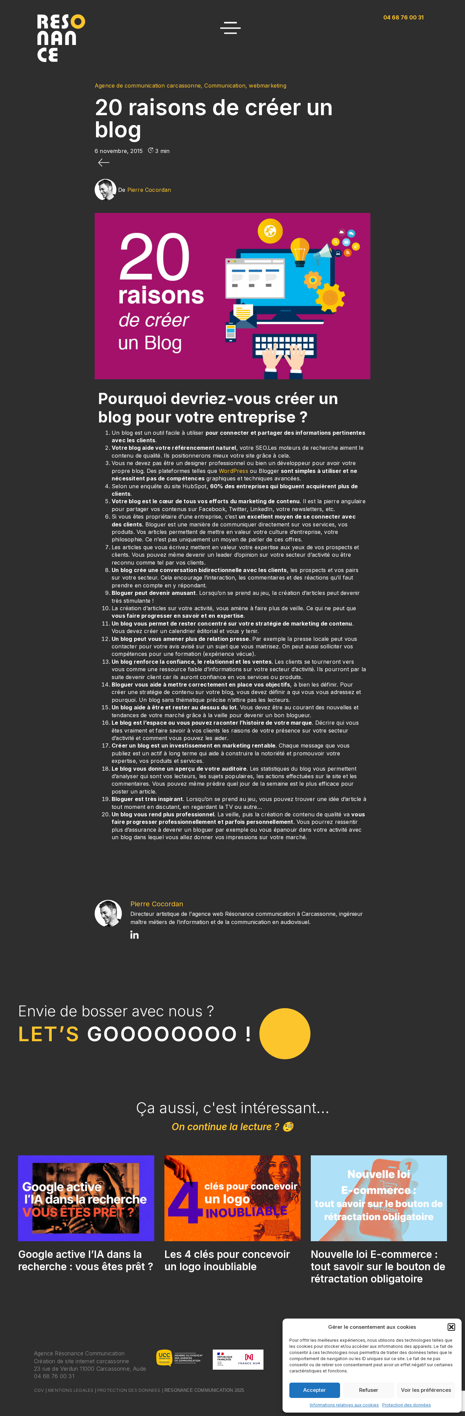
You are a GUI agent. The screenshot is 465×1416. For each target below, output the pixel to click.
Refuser (368, 1390)
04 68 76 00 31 (54, 1376)
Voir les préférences (426, 1390)
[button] (451, 1327)
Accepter (314, 1390)
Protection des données (406, 1404)
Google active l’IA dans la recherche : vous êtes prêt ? (85, 1260)
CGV (39, 1390)
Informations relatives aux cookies (344, 1404)
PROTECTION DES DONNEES (128, 1390)
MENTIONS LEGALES (70, 1390)
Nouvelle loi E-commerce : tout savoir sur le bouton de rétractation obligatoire (378, 1266)
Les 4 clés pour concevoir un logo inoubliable (227, 1260)
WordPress (233, 470)
